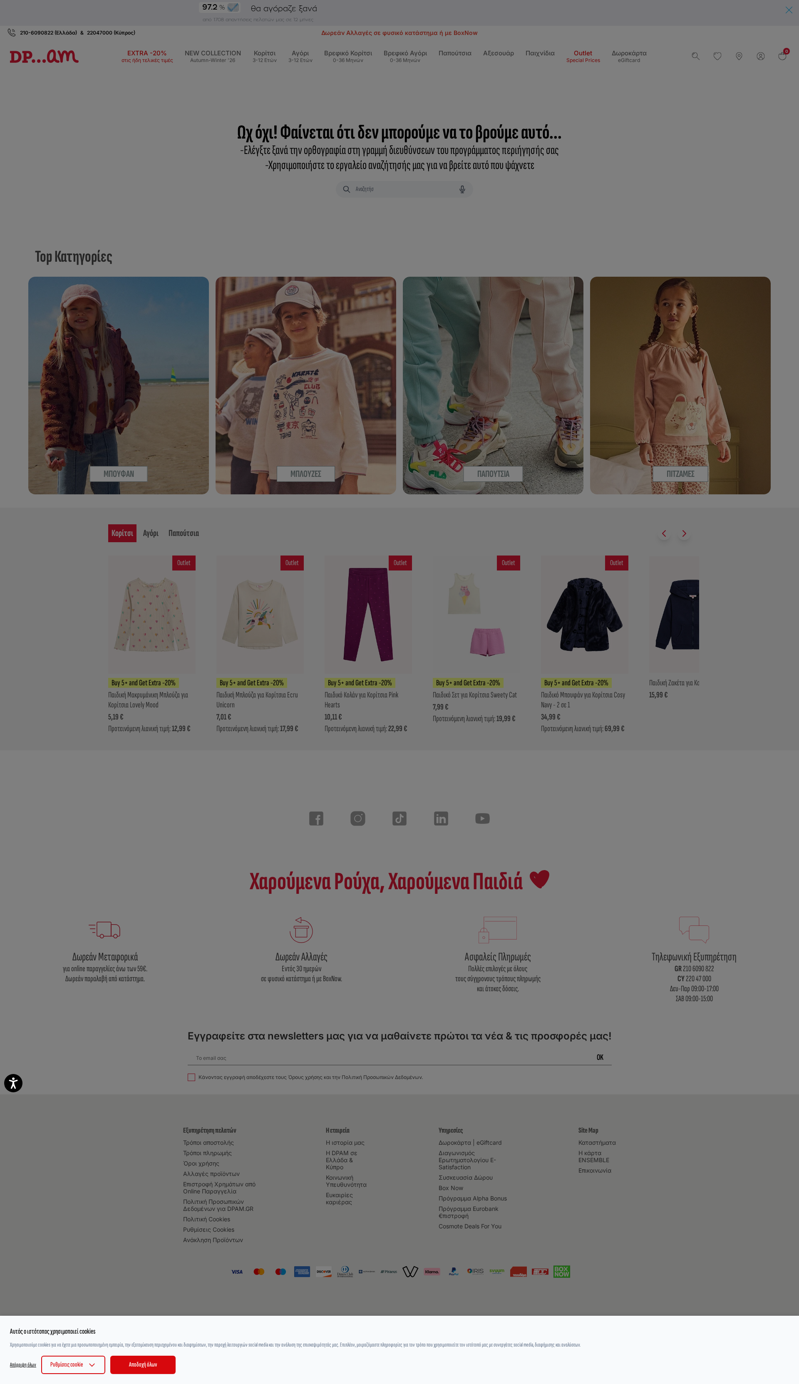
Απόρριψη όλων (23, 1364)
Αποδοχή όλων (143, 1365)
